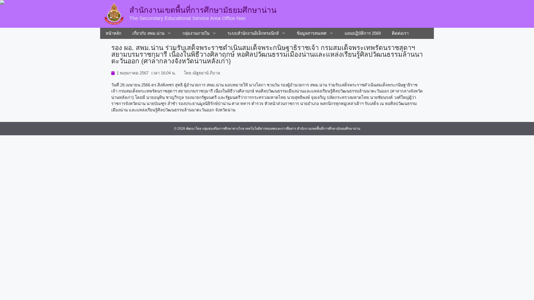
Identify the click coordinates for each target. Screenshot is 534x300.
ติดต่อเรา (400, 33)
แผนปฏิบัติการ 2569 (363, 33)
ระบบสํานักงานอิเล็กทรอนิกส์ (253, 33)
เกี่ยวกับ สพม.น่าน (148, 33)
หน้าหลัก (113, 33)
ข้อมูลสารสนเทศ (312, 33)
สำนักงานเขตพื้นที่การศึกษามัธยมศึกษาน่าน (202, 10)
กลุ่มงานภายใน (195, 33)
